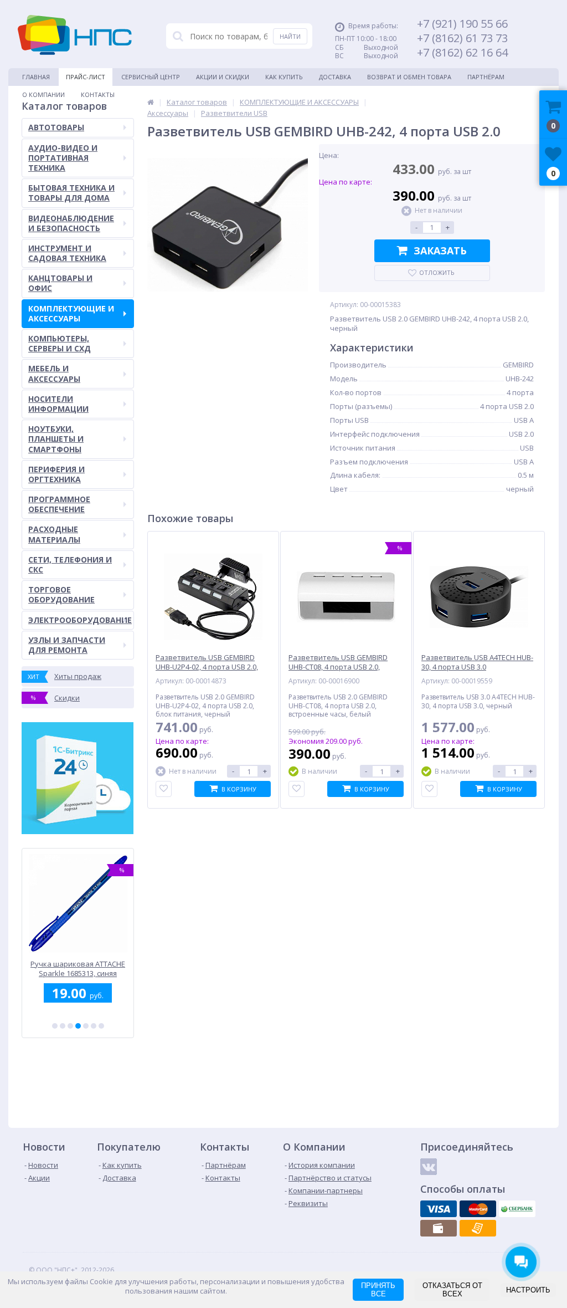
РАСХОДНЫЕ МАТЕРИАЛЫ (54, 534)
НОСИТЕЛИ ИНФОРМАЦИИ (58, 404)
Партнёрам (485, 77)
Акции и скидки (222, 77)
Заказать (440, 250)
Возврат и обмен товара (409, 77)
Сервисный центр (150, 77)
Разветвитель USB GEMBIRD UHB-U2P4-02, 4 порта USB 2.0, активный (207, 667)
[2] (62, 1026)
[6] (93, 1026)
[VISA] (438, 1208)
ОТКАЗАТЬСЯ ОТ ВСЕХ (452, 1289)
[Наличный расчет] (438, 1228)
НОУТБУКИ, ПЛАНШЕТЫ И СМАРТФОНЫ (56, 438)
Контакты (98, 94)
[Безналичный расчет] (478, 1228)
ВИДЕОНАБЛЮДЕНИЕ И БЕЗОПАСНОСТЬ (71, 223)
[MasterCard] (478, 1208)
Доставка (335, 77)
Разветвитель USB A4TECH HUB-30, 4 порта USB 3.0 (477, 662)
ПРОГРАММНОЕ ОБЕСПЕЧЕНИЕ (59, 504)
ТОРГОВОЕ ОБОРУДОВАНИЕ (61, 594)
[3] (70, 1026)
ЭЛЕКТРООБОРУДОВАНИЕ (80, 620)
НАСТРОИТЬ (528, 1290)
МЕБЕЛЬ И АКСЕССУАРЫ (54, 373)
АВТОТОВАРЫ (56, 127)
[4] (78, 1026)
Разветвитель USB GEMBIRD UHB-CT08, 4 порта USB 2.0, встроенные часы (338, 667)
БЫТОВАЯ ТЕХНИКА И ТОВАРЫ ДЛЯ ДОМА (71, 192)
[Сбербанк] (517, 1208)
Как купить (284, 77)
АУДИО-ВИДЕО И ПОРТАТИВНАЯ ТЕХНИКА (62, 157)
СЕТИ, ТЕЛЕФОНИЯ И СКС (70, 564)
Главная (36, 77)
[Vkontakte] (428, 1166)
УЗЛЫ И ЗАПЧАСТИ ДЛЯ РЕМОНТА (66, 645)
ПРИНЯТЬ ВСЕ (378, 1289)
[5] (86, 1026)
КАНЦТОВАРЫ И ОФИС (60, 283)
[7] (101, 1026)
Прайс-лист (85, 77)
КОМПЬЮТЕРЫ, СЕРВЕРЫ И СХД (59, 343)
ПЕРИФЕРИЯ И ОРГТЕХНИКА (56, 474)
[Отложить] (164, 789)
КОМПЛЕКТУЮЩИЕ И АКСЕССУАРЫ (71, 313)
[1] (55, 1026)
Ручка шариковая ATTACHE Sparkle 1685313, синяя (77, 968)
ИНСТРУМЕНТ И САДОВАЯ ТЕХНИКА (67, 253)
